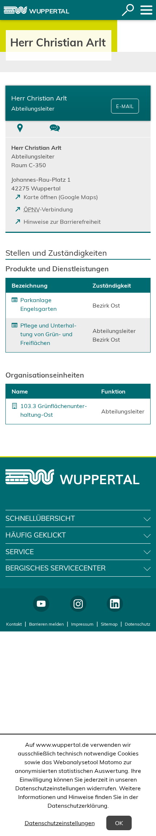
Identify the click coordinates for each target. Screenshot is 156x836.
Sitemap (109, 624)
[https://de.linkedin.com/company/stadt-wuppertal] (115, 603)
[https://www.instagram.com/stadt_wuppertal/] (78, 603)
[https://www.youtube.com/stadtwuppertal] (41, 603)
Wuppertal (49, 11)
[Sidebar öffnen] (146, 10)
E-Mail (125, 106)
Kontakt (14, 624)
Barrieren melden (46, 624)
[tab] (19, 129)
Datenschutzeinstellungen (60, 823)
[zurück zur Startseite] (15, 10)
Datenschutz (137, 624)
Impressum (82, 624)
